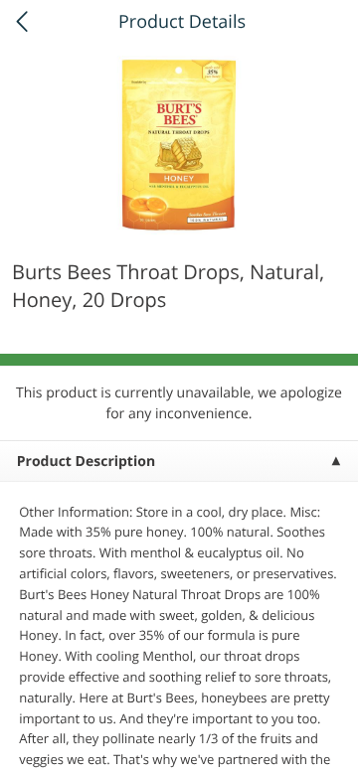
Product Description (86, 461)
